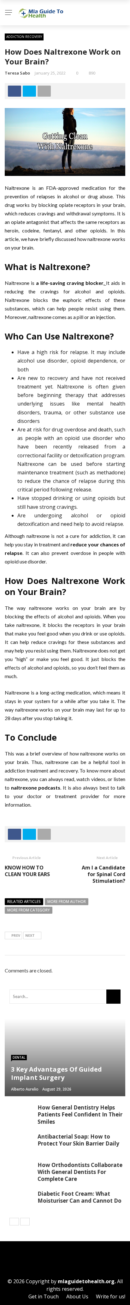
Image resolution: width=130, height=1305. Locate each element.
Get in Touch (43, 1296)
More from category (28, 910)
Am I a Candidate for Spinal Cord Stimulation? (103, 874)
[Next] (25, 1221)
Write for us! (110, 1296)
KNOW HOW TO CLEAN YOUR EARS (28, 871)
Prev (15, 935)
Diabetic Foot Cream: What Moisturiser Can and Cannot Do (79, 1197)
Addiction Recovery (24, 36)
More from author (66, 901)
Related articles (24, 901)
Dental (19, 1057)
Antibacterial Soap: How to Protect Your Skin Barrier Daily (78, 1140)
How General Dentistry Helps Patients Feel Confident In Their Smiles (80, 1114)
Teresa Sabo (17, 73)
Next (30, 935)
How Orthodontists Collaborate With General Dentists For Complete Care (80, 1171)
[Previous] (14, 1221)
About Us (77, 1296)
